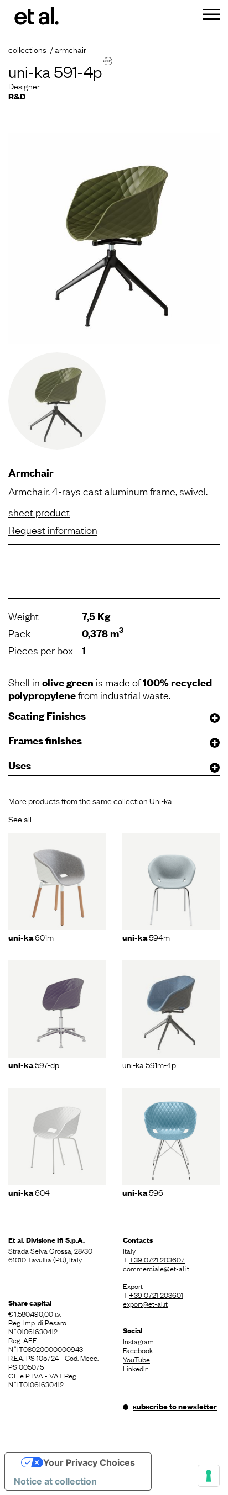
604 (29, 1192)
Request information (52, 529)
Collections (27, 49)
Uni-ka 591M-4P (149, 1064)
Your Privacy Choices (89, 1462)
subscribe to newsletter (175, 1406)
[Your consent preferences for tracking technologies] (208, 1475)
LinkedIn (136, 1368)
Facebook (138, 1349)
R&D (16, 96)
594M (146, 937)
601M (31, 937)
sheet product (39, 512)
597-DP (33, 1064)
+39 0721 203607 (157, 1259)
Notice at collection (55, 1481)
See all (20, 818)
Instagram (138, 1340)
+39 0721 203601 (156, 1294)
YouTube (136, 1359)
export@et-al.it (145, 1303)
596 (142, 1192)
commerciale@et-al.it (156, 1268)
